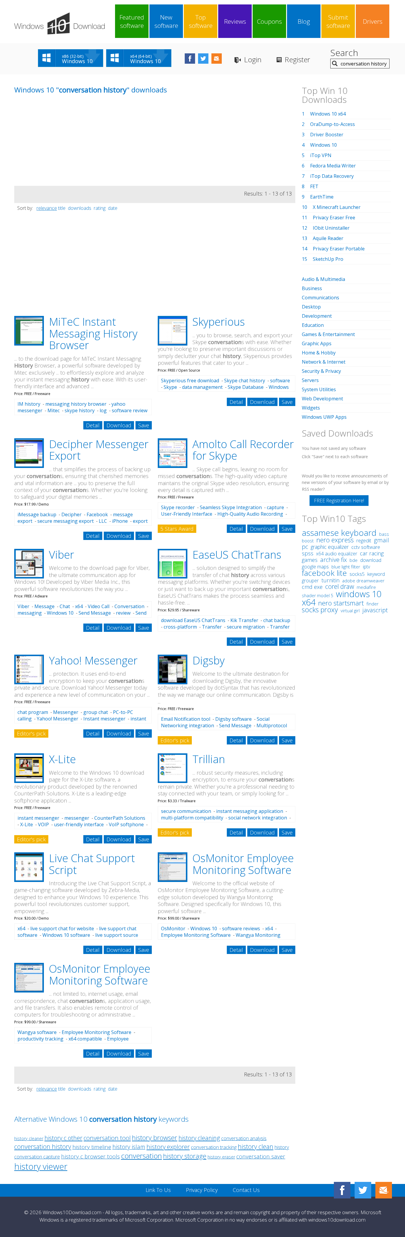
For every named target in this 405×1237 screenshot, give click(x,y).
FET (314, 186)
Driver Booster (326, 134)
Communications (320, 297)
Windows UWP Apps (324, 417)
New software (166, 21)
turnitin (330, 580)
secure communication (186, 811)
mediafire (366, 587)
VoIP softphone (126, 824)
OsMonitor (173, 928)
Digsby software (233, 719)
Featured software (131, 21)
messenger (76, 818)
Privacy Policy (202, 1189)
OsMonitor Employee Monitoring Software (243, 864)
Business (312, 288)
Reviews (235, 21)
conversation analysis (244, 1138)
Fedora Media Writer (333, 165)
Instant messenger (104, 718)
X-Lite (62, 759)
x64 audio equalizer (336, 553)
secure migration (246, 627)
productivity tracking (40, 1038)
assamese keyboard (339, 532)
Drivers (372, 21)
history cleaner (28, 1138)
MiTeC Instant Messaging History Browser (93, 333)
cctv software (365, 547)
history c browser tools (90, 1156)
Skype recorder (178, 507)
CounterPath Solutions (119, 818)
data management (202, 387)
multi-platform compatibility (192, 817)
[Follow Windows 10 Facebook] (189, 58)
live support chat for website (62, 928)
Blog (304, 21)
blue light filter (345, 567)
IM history (28, 404)
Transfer (212, 627)
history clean (255, 1146)
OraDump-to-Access (332, 124)
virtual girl (350, 610)
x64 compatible (85, 1038)
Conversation (129, 606)
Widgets (311, 408)
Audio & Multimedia (323, 279)
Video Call (98, 606)
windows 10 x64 (341, 598)
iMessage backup (36, 514)
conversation (141, 1156)
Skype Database (246, 387)
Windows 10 (60, 613)
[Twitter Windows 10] (362, 1190)
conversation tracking (214, 1147)
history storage (184, 1156)
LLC (103, 521)
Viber (61, 554)
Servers (310, 380)
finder (372, 604)
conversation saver (260, 1156)
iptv (366, 566)
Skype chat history (244, 380)
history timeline (91, 1147)
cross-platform (180, 627)
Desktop (311, 306)
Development (317, 316)
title (62, 208)
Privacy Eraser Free (334, 217)
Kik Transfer (244, 620)
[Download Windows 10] (59, 23)
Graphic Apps (316, 343)
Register (297, 59)
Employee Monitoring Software (196, 935)
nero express (335, 539)
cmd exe (312, 586)
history (282, 1147)
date (112, 208)
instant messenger (38, 818)
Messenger (65, 712)
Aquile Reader (328, 238)
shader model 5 (317, 595)
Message (44, 606)
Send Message (95, 613)
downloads (79, 208)
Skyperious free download (190, 380)
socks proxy (320, 609)
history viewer (40, 1166)
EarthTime (322, 197)
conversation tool (107, 1138)
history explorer (168, 1146)
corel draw (339, 586)
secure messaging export (65, 521)
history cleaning (199, 1138)
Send (140, 613)
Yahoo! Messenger (93, 660)
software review (129, 410)
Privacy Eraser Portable (339, 248)
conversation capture (37, 1156)
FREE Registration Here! (339, 500)
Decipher (71, 514)
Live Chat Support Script (92, 864)
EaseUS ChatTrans (236, 554)
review (123, 613)
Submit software (338, 21)
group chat (95, 712)
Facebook (97, 514)
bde (354, 560)
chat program (32, 712)
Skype (170, 387)
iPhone (120, 521)
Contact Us (246, 1189)
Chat (65, 606)
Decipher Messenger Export (99, 450)
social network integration (257, 817)
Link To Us (158, 1189)
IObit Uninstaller (331, 228)
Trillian (208, 759)
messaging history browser (75, 404)
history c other (63, 1138)
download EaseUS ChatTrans (193, 620)
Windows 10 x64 (328, 114)
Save (143, 425)
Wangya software (37, 1032)
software (280, 380)
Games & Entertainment (328, 334)
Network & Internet (323, 362)
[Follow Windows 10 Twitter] (203, 58)
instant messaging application (249, 811)
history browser (154, 1137)
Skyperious (218, 321)
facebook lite (324, 573)
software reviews (241, 928)
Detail (93, 425)
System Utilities (319, 389)
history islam (128, 1147)
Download (118, 425)
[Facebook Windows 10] (342, 1190)
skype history (80, 410)
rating (100, 208)
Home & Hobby (319, 352)
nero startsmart (341, 603)
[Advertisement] (58, 144)
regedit (363, 540)
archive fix (333, 560)
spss (307, 553)
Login (253, 59)
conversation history (42, 1146)
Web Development (322, 398)
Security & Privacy (321, 371)
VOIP (43, 824)
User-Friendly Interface (186, 514)
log (103, 410)
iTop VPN (320, 155)
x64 (79, 606)
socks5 (357, 574)
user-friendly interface (79, 824)
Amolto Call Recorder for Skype (243, 450)
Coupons (269, 21)
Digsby (208, 660)
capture (275, 507)
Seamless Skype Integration (231, 507)
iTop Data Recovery (332, 176)
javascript (375, 610)
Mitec (53, 410)
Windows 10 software (66, 935)
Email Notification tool (185, 719)
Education (313, 325)
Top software (201, 21)
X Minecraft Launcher (337, 207)
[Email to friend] (216, 58)
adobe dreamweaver (363, 581)
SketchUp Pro (328, 259)
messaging (29, 613)
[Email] (383, 1190)
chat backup (276, 620)
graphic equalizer (330, 546)
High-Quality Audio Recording (250, 514)
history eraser (221, 1157)
